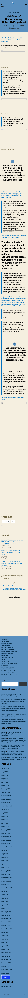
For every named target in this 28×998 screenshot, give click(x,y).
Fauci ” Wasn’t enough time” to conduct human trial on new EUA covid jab (11, 563)
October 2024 (5, 843)
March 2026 (5, 785)
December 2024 (6, 836)
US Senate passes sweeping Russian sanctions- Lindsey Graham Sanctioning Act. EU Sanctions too (13, 753)
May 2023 (4, 901)
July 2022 (4, 935)
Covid (11, 575)
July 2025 (4, 813)
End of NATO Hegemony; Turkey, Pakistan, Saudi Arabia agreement (12, 734)
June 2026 (4, 775)
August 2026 (5, 768)
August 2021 (5, 973)
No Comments (15, 28)
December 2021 (6, 959)
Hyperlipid (4, 665)
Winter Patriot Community (9, 663)
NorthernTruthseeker (7, 649)
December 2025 (6, 796)
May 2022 (4, 942)
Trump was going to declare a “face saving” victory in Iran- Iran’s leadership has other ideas (13, 721)
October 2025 (5, 802)
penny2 (9, 25)
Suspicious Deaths (7, 653)
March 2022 (5, 949)
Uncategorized (14, 12)
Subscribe (5, 977)
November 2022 (6, 922)
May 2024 (4, 860)
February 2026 (6, 789)
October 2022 (5, 925)
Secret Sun (4, 655)
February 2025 (6, 830)
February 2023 (6, 912)
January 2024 (5, 874)
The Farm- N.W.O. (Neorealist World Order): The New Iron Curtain (13, 758)
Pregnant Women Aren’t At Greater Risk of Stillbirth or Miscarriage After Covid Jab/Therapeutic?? (12, 542)
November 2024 (6, 840)
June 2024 (4, 857)
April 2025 (4, 823)
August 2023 (5, 891)
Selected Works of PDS (8, 673)
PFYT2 (8, 995)
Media (15, 575)
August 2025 (5, 809)
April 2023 (4, 905)
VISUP (3, 659)
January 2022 (5, 956)
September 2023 (6, 888)
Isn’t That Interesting (7, 667)
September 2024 (6, 847)
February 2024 (6, 871)
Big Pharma (6, 575)
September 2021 (6, 969)
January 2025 (5, 833)
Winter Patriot (5, 661)
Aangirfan (4, 639)
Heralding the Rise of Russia (9, 671)
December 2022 (6, 918)
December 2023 (6, 877)
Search (3, 681)
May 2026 (4, 778)
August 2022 (5, 932)
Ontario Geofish (6, 669)
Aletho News (5, 641)
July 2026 (4, 772)
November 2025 (6, 799)
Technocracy (6, 578)
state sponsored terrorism (17, 576)
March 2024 (5, 867)
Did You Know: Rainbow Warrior (10, 675)
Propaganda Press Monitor (9, 651)
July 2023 (4, 894)
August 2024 (5, 850)
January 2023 (5, 915)
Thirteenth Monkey (7, 657)
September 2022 (6, 929)
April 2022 (4, 946)
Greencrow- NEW (6, 643)
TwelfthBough (5, 645)
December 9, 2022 (19, 25)
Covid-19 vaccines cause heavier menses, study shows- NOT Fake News (11, 552)
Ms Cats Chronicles (7, 647)
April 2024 (4, 864)
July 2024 (4, 854)
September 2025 (6, 806)
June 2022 (4, 939)
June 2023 (4, 898)
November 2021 (6, 963)
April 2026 (4, 782)
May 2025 (4, 819)
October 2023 (5, 884)
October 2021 (5, 966)
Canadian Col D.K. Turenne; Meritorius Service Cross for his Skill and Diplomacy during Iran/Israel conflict (13, 708)
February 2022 (6, 952)
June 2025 (4, 816)
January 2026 (5, 792)
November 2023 (6, 881)
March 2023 (5, 908)
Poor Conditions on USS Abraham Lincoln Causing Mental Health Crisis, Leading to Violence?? (13, 701)
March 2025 (5, 826)
